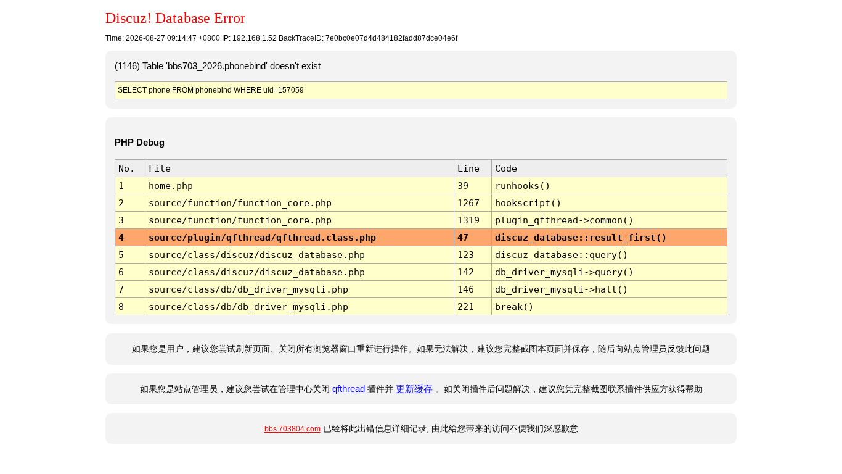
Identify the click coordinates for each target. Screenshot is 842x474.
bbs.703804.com (292, 429)
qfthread (348, 389)
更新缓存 (414, 389)
